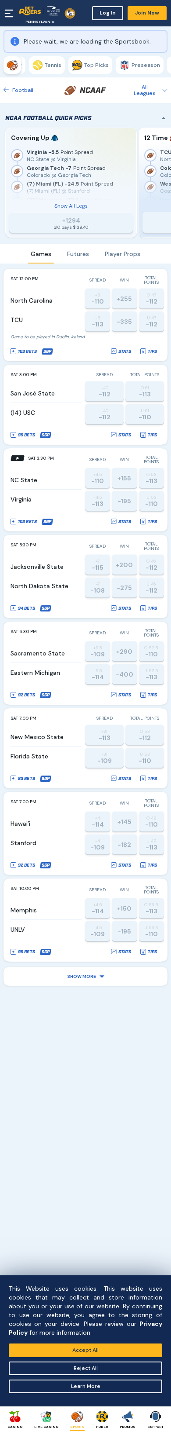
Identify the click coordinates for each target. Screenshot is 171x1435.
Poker (102, 1426)
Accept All (85, 1350)
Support (155, 1426)
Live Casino (46, 1426)
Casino (14, 1426)
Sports (77, 1426)
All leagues (145, 90)
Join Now (147, 12)
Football (22, 90)
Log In (108, 12)
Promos (127, 1426)
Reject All (86, 1368)
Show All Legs (71, 205)
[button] (85, 976)
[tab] (12, 65)
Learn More (85, 1386)
